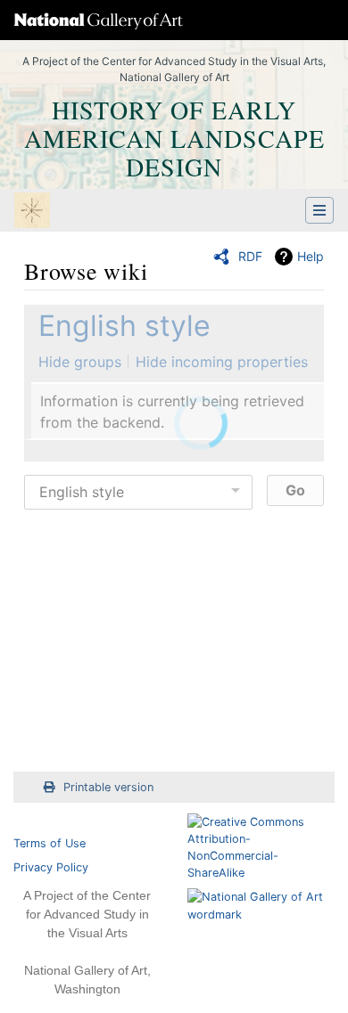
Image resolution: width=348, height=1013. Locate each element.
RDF (250, 256)
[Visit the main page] (32, 212)
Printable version (108, 787)
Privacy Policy (50, 867)
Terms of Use (49, 843)
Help (310, 256)
